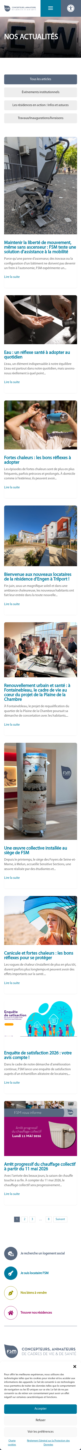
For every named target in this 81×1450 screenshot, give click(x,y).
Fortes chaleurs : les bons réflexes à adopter (40, 449)
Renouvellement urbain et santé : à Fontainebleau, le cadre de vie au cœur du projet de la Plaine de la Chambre (40, 678)
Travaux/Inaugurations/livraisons (40, 118)
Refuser (40, 1420)
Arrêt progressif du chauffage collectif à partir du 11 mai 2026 (40, 1153)
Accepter (40, 1408)
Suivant (60, 1219)
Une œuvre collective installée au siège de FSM (40, 816)
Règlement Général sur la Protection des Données (48, 1443)
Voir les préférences (41, 1431)
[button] (75, 1366)
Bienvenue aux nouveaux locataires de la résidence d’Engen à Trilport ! (40, 560)
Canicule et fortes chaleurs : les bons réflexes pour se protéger (40, 945)
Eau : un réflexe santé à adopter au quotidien (40, 344)
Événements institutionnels (40, 92)
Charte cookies (12, 1443)
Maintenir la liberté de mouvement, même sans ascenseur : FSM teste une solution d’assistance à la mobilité (40, 212)
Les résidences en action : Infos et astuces (40, 105)
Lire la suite (12, 277)
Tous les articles (40, 79)
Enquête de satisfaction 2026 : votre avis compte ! (40, 1047)
